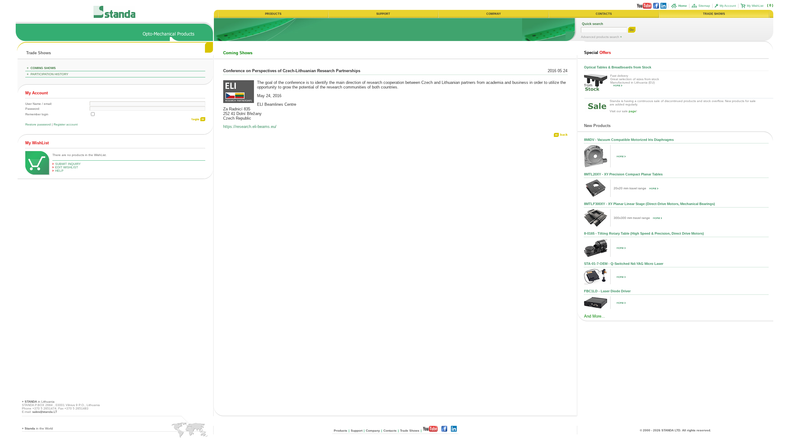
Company (373, 430)
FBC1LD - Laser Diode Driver (607, 291)
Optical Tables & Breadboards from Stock (617, 67)
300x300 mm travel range (632, 218)
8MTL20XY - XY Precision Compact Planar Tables (623, 174)
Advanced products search (600, 37)
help (59, 170)
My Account (728, 5)
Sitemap (704, 5)
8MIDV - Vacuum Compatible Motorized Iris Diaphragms (629, 140)
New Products (597, 125)
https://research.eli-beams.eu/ (249, 126)
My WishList (755, 5)
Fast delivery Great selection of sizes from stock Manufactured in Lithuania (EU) (634, 79)
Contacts (390, 430)
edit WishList (66, 167)
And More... (594, 316)
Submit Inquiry (68, 164)
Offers (597, 52)
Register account (66, 124)
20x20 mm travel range (630, 188)
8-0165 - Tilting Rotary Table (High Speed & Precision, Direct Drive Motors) (644, 233)
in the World (39, 428)
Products (340, 430)
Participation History (49, 74)
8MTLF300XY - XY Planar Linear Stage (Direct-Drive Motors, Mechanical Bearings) (649, 204)
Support (356, 430)
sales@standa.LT (44, 411)
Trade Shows (38, 53)
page (632, 111)
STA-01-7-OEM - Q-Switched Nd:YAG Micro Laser (623, 263)
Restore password (38, 124)
